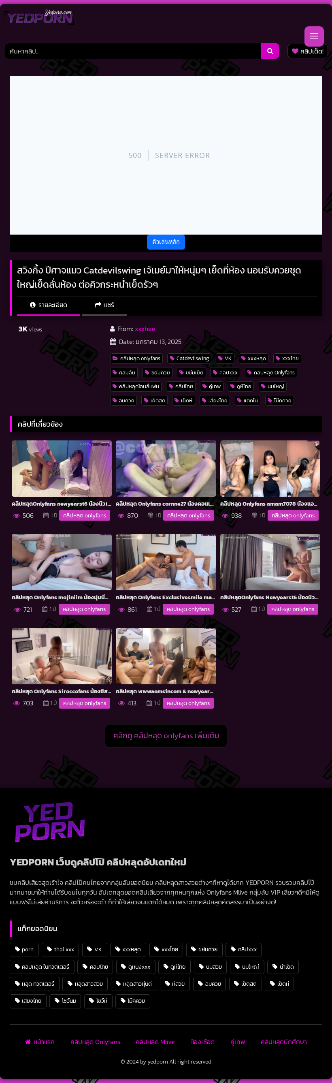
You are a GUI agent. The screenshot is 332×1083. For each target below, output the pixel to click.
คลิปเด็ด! (311, 51)
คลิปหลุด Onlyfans (274, 372)
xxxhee (145, 328)
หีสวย (178, 983)
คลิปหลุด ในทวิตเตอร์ (45, 966)
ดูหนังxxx (139, 966)
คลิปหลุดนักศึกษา (284, 1042)
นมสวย (214, 966)
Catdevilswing (193, 358)
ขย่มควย (160, 372)
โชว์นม (69, 1000)
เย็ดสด (158, 400)
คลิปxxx (228, 372)
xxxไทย (290, 358)
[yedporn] (39, 19)
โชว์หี (101, 1000)
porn (28, 949)
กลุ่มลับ (127, 372)
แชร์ (108, 305)
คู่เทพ (215, 386)
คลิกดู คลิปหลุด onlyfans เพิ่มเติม (166, 735)
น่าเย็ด (287, 966)
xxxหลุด (257, 358)
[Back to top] (307, 1059)
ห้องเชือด (202, 1042)
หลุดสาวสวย (89, 983)
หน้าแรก (44, 1042)
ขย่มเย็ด (194, 372)
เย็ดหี (186, 400)
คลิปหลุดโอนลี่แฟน (139, 386)
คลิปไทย (184, 386)
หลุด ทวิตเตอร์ (38, 983)
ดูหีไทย (244, 386)
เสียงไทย (218, 400)
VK (228, 358)
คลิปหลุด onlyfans (140, 358)
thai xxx (64, 949)
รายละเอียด (52, 305)
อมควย (126, 400)
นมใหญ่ (276, 386)
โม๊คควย (283, 400)
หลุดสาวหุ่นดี (137, 983)
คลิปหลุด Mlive (155, 1042)
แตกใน (251, 400)
